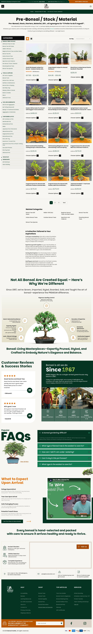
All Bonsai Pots (6, 152)
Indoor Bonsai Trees (8, 56)
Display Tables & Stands (9, 90)
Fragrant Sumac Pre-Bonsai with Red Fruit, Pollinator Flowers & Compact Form (80, 146)
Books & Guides (7, 92)
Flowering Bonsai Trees (8, 66)
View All (76, 604)
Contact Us (24, 607)
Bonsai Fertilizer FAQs (62, 601)
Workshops (6, 159)
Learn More (33, 1)
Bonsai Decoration (43, 604)
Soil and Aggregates (9, 102)
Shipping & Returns (26, 613)
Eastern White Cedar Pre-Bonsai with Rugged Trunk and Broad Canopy (35, 108)
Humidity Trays (6, 87)
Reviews (23, 596)
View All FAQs (24, 462)
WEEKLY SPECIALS (7, 48)
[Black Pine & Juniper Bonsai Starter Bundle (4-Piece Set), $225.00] (81, 54)
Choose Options (31, 80)
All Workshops (6, 162)
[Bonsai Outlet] (10, 589)
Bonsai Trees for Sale (9, 41)
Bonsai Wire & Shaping (8, 85)
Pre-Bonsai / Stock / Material (10, 63)
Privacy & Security (25, 610)
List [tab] (31, 38)
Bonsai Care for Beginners (63, 596)
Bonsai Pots (41, 601)
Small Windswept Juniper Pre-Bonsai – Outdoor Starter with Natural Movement (35, 68)
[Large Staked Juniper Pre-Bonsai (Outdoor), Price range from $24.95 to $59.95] (58, 54)
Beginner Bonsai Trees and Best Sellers (12, 51)
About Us (23, 604)
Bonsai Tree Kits (7, 53)
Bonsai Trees (41, 593)
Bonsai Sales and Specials (45, 607)
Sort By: (71, 39)
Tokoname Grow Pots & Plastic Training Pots (13, 144)
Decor (4, 95)
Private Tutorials (78, 599)
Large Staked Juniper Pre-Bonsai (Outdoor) (57, 68)
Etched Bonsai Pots (7, 136)
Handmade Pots (7, 121)
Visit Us (84, 547)
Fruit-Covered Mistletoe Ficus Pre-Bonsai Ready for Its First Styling (58, 108)
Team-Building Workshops (81, 601)
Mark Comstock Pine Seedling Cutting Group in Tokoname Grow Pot (35, 146)
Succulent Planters (7, 147)
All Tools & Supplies (8, 75)
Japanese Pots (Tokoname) (10, 129)
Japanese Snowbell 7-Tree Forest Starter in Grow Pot (80, 184)
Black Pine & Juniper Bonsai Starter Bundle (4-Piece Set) (81, 68)
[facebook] (71, 623)
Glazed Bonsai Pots (8, 131)
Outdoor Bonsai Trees (8, 58)
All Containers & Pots (8, 119)
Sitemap (58, 607)
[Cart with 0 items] (91, 6)
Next (64, 202)
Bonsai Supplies (42, 599)
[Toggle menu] (2, 6)
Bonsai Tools (6, 78)
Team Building (6, 164)
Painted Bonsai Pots (8, 124)
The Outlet (6, 157)
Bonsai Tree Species (8, 68)
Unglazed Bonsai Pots (8, 134)
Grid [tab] (27, 38)
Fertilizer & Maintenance (9, 83)
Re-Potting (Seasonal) (8, 107)
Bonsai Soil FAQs (60, 604)
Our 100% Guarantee (26, 601)
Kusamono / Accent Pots (9, 141)
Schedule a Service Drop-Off (82, 596)
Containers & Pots (8, 116)
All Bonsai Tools (7, 97)
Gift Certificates (60, 610)
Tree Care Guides (61, 593)
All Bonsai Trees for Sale (9, 44)
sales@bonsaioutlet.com (48, 574)
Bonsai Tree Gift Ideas (8, 46)
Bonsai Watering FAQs (62, 599)
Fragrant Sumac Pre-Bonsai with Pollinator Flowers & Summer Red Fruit (35, 184)
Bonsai (52, 29)
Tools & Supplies (8, 73)
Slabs (4, 126)
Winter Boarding (78, 593)
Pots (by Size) (6, 150)
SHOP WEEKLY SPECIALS (81, 1)
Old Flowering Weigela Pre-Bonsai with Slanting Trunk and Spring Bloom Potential (58, 146)
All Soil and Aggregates (9, 104)
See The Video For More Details (12, 521)
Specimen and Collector (9, 61)
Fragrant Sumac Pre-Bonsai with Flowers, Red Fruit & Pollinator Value (57, 184)
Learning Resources (26, 599)
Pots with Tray (6, 138)
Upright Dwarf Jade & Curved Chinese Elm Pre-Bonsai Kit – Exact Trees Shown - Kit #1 (81, 108)
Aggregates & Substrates (9, 112)
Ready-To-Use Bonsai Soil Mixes (11, 109)
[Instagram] (85, 623)
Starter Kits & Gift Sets (8, 80)
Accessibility (24, 593)
